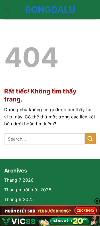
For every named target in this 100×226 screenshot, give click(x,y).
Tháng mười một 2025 (27, 189)
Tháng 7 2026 (19, 180)
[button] (7, 9)
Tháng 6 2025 (19, 199)
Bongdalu (50, 9)
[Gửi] (90, 138)
